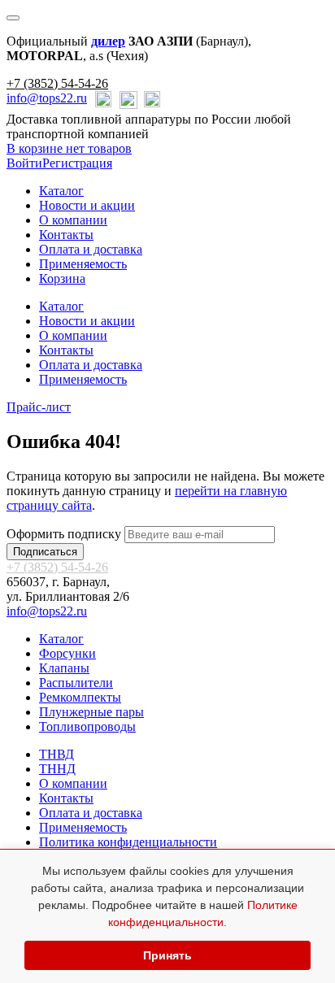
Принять (167, 955)
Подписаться (45, 552)
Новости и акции (87, 205)
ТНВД (56, 754)
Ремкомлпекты (80, 697)
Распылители (76, 682)
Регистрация (77, 163)
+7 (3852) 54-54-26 (57, 83)
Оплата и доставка (90, 249)
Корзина (62, 278)
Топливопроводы (87, 726)
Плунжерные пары (91, 712)
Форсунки (67, 653)
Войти (24, 163)
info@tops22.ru (47, 98)
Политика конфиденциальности (128, 842)
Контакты (66, 234)
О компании (73, 220)
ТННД (57, 769)
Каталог (61, 191)
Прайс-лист (39, 407)
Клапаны (64, 668)
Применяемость (83, 264)
